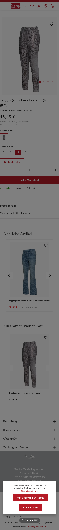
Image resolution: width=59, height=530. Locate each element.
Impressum (47, 522)
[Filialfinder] (46, 6)
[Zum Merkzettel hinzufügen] (51, 23)
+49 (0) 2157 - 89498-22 (14, 517)
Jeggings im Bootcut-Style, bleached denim (29, 301)
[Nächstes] (49, 275)
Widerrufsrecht (19, 527)
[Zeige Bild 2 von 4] (44, 82)
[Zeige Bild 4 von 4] (52, 82)
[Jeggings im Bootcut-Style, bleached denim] (29, 269)
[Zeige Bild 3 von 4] (48, 82)
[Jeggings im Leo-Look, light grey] (29, 56)
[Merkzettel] (32, 6)
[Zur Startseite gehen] (15, 6)
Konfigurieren (30, 507)
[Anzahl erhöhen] (55, 170)
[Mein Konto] (39, 6)
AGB (6, 522)
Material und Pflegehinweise (28, 213)
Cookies (14, 522)
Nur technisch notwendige (30, 497)
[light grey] (4, 137)
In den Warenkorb (29, 180)
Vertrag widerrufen (37, 527)
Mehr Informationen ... (29, 491)
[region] (29, 275)
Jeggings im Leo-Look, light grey (24, 393)
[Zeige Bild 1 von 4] (40, 82)
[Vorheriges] (9, 275)
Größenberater (12, 162)
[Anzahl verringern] (3, 170)
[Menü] (6, 6)
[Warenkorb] (53, 6)
